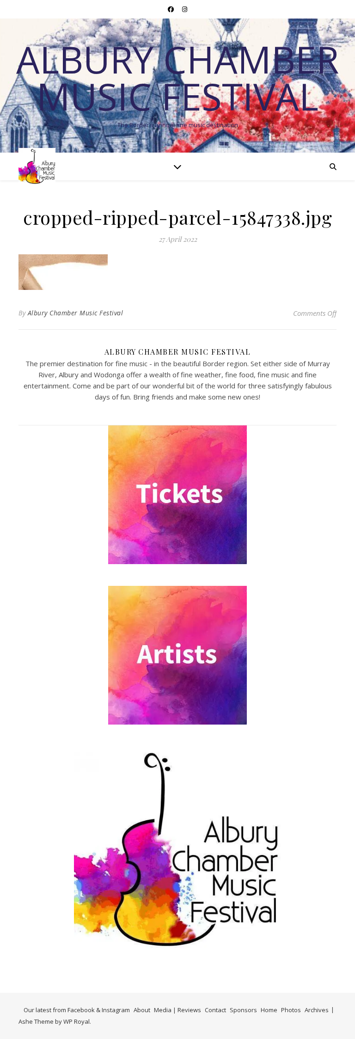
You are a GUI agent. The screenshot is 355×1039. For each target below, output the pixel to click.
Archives (317, 1010)
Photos (291, 1010)
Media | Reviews (177, 1010)
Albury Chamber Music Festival (177, 78)
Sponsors (243, 1010)
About (142, 1010)
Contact (215, 1010)
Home (269, 1010)
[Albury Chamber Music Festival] (36, 166)
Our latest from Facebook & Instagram (77, 1010)
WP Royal (76, 1021)
